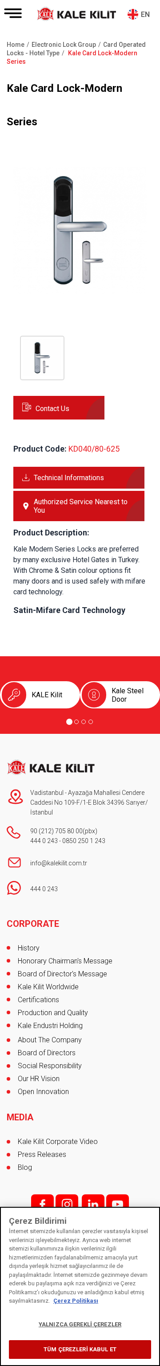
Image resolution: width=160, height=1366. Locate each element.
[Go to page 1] (69, 722)
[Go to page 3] (83, 722)
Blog (25, 1167)
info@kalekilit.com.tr (58, 863)
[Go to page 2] (76, 722)
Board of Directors (47, 1053)
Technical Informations (69, 477)
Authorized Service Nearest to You (81, 506)
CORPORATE (33, 923)
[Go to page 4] (90, 722)
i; (66, 1204)
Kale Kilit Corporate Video (58, 1141)
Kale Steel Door (128, 695)
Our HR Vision (39, 1078)
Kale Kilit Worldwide (48, 987)
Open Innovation (43, 1091)
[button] (80, 295)
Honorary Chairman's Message (65, 961)
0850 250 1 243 (83, 840)
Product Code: (40, 448)
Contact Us (52, 408)
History (29, 948)
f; (42, 1204)
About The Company (50, 1040)
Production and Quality (53, 1012)
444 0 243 (44, 840)
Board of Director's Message (62, 974)
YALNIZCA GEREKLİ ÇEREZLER (80, 1324)
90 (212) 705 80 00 (56, 831)
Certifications (38, 1000)
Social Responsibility (50, 1066)
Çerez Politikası (75, 1300)
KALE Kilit (47, 695)
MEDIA (20, 1117)
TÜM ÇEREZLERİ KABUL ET (80, 1349)
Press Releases (42, 1154)
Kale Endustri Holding (50, 1025)
